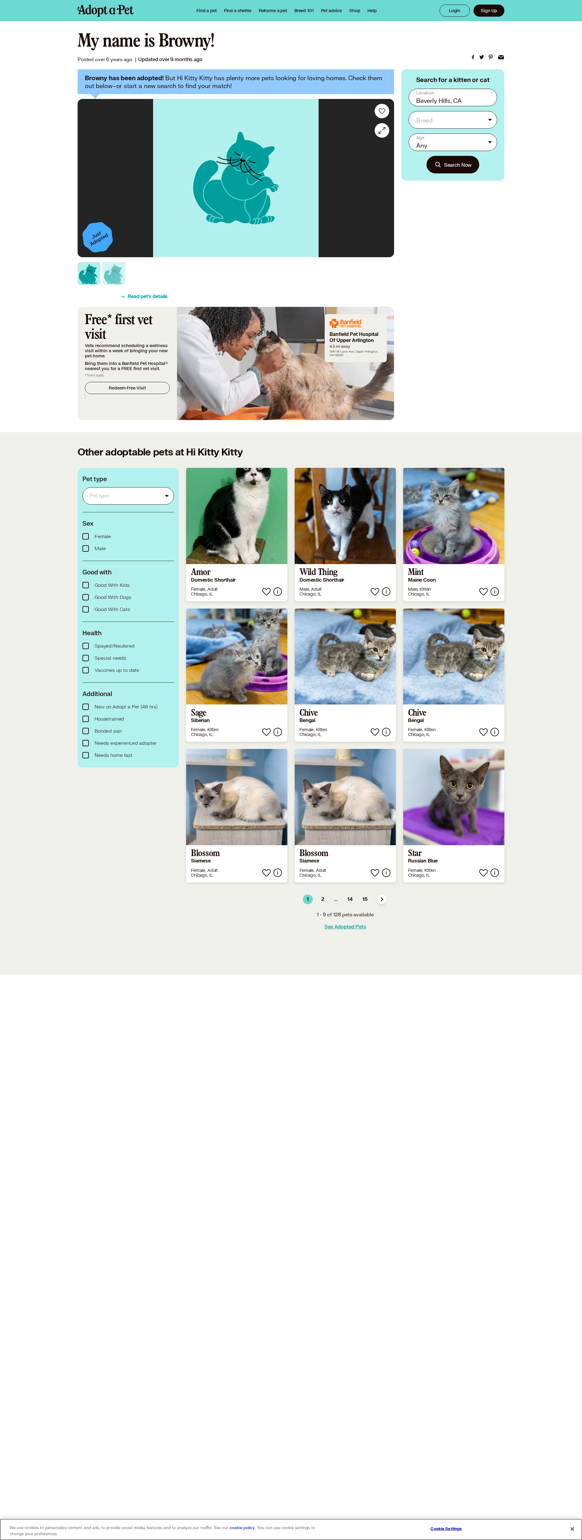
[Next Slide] (385, 178)
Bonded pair (108, 731)
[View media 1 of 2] (89, 273)
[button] (381, 899)
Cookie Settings (446, 1528)
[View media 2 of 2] (114, 273)
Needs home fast (113, 755)
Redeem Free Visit (127, 387)
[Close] (572, 1528)
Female (103, 537)
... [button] (336, 899)
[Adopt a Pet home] (106, 11)
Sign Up (489, 10)
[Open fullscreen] (382, 130)
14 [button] (350, 899)
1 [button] (308, 899)
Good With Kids (112, 585)
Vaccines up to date (117, 670)
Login (454, 10)
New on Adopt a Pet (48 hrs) (126, 707)
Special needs (110, 658)
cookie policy (242, 1527)
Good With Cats (112, 609)
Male (100, 549)
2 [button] (322, 899)
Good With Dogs (113, 597)
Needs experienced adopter (126, 743)
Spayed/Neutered (115, 646)
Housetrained (109, 719)
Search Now (458, 165)
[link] (273, 10)
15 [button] (365, 899)
